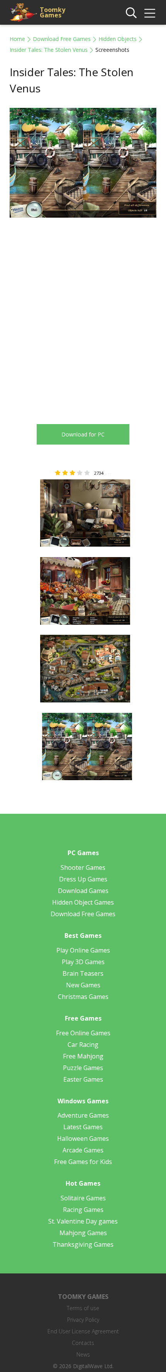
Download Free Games (62, 39)
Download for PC (83, 434)
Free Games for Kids (83, 1161)
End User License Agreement (83, 1331)
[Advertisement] (83, 315)
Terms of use (83, 1308)
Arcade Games (83, 1150)
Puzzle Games (83, 1068)
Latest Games (83, 1127)
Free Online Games (83, 1033)
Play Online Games (83, 950)
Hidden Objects (117, 39)
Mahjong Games (83, 1233)
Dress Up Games (83, 879)
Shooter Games (83, 867)
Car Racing (83, 1044)
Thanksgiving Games (83, 1244)
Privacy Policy (83, 1319)
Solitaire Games (83, 1198)
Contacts (83, 1342)
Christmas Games (83, 996)
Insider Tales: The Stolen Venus (49, 49)
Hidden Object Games (83, 902)
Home (17, 39)
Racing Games (83, 1209)
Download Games (83, 890)
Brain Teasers (83, 973)
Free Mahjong (83, 1056)
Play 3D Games (83, 962)
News (83, 1354)
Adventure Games (83, 1115)
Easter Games (83, 1079)
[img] (149, 13)
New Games (83, 985)
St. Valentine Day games (83, 1221)
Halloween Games (83, 1138)
